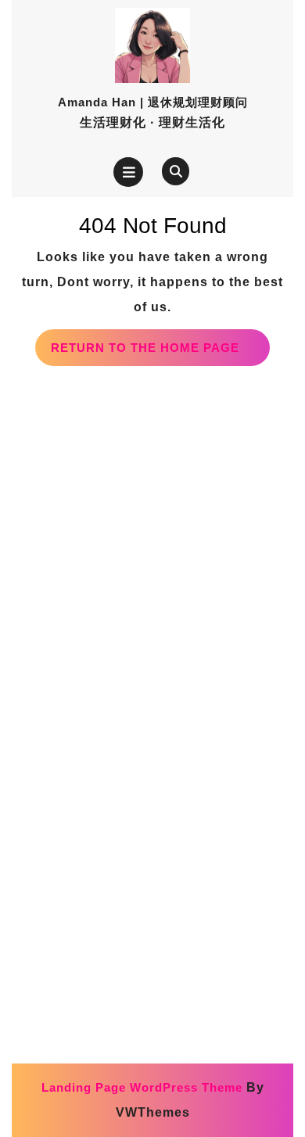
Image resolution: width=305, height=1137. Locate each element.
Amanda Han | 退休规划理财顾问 (153, 102)
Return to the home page (160, 353)
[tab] (128, 172)
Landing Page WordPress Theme (141, 1087)
